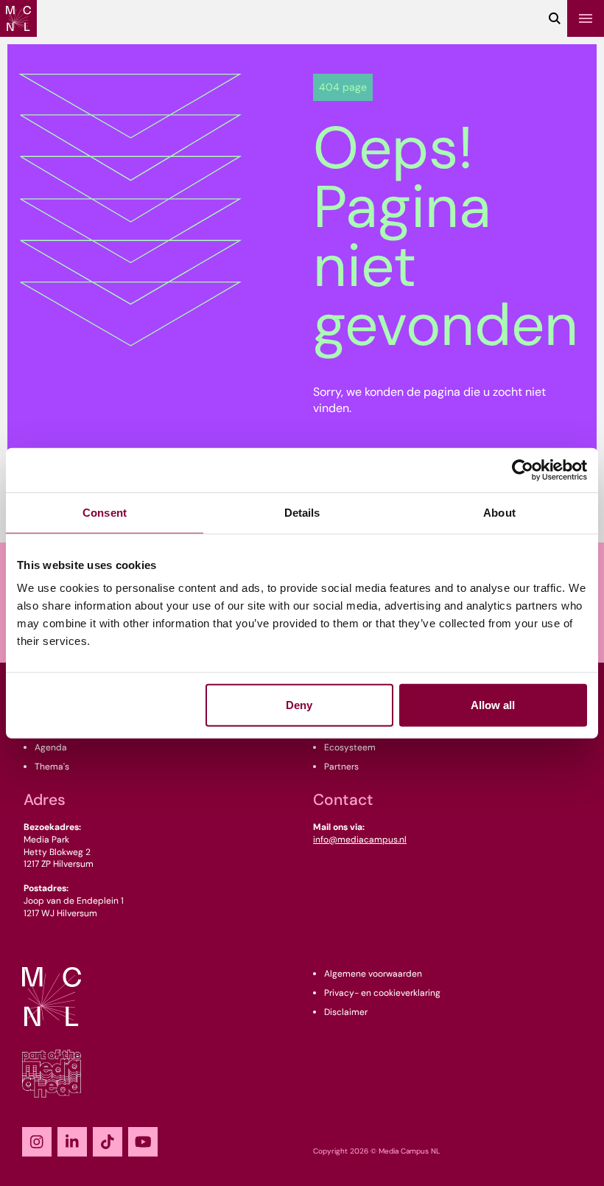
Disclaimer (346, 1012)
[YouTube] (143, 1142)
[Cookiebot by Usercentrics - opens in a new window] (522, 469)
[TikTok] (107, 1142)
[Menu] (585, 18)
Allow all (493, 705)
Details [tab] (302, 512)
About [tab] (499, 512)
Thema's (52, 766)
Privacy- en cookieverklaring (382, 993)
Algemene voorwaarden (373, 974)
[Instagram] (37, 1142)
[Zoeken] (554, 18)
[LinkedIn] (72, 1142)
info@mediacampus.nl (360, 839)
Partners (341, 766)
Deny (299, 705)
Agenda (51, 747)
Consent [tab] (104, 512)
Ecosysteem (350, 747)
